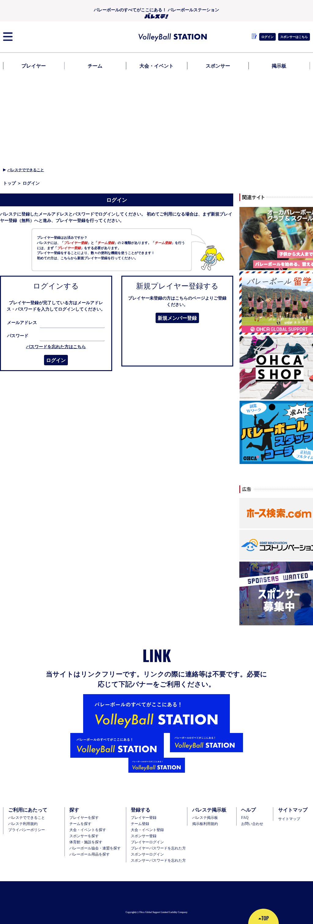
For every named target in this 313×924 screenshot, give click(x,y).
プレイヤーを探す (84, 817)
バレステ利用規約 (23, 824)
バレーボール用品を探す (89, 854)
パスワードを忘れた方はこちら (56, 346)
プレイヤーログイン (147, 842)
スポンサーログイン (147, 854)
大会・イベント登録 (147, 830)
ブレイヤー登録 (143, 817)
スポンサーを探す (84, 836)
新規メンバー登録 (177, 317)
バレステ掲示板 (205, 817)
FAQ (245, 817)
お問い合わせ (252, 824)
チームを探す (80, 824)
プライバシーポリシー (26, 830)
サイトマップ (289, 819)
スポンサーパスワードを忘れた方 (158, 860)
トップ (9, 183)
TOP (265, 918)
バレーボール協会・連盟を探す (95, 848)
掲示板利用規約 (205, 824)
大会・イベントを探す (87, 830)
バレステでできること (25, 169)
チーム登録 (140, 824)
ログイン (56, 360)
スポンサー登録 (143, 836)
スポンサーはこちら (294, 36)
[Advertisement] (156, 117)
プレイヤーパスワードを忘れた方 (158, 848)
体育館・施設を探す (85, 842)
